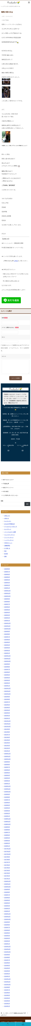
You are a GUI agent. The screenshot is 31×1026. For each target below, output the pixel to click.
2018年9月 (7, 827)
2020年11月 (7, 756)
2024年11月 (7, 626)
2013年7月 (7, 990)
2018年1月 (7, 846)
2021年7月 (7, 734)
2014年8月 (7, 957)
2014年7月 (7, 960)
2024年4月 (7, 645)
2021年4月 (7, 742)
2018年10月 (7, 824)
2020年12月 (7, 753)
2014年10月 (7, 952)
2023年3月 (7, 680)
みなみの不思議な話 (9, 524)
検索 (2, 501)
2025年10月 (7, 596)
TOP (14, 1013)
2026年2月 (7, 585)
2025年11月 (7, 593)
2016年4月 (7, 903)
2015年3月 (7, 938)
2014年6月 (7, 962)
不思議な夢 (6, 483)
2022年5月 (7, 707)
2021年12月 (7, 721)
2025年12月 (7, 590)
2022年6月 (7, 704)
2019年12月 (7, 786)
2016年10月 (7, 886)
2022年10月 (7, 694)
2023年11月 (7, 658)
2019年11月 (7, 789)
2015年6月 (7, 930)
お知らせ (6, 518)
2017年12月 (7, 848)
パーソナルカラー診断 (10, 532)
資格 (5, 556)
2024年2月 (7, 650)
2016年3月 (7, 905)
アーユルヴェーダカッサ (10, 526)
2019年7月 (7, 799)
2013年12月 (7, 979)
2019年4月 (7, 808)
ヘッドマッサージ (8, 540)
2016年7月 (7, 895)
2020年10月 (7, 759)
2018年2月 (7, 843)
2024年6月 (7, 639)
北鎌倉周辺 (7, 545)
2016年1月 (7, 911)
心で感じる (7, 548)
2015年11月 (7, 916)
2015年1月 (7, 943)
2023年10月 (7, 661)
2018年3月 (7, 840)
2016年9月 (7, 889)
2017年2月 (7, 875)
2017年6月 (7, 865)
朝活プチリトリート (8, 487)
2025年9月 (7, 598)
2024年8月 (7, 634)
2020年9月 (7, 761)
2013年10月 (7, 984)
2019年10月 (7, 791)
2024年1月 (7, 653)
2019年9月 (7, 794)
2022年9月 (7, 696)
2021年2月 (7, 748)
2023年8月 (7, 666)
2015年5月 (7, 933)
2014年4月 (7, 968)
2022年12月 (7, 688)
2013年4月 (7, 998)
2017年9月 (7, 856)
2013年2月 (7, 1003)
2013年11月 (7, 981)
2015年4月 (7, 935)
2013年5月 (7, 995)
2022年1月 (7, 718)
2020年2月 (7, 780)
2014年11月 (7, 949)
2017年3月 (7, 873)
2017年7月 (7, 862)
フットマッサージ (8, 537)
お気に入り (7, 515)
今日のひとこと (8, 542)
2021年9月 (7, 729)
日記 (5, 551)
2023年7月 (7, 669)
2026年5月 (7, 577)
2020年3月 (7, 778)
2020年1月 (7, 783)
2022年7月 (7, 702)
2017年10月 (7, 854)
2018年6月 (7, 835)
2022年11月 (7, 691)
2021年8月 (7, 732)
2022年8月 (7, 699)
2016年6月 (7, 897)
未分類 (6, 553)
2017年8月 (7, 859)
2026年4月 (7, 579)
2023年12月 (7, 656)
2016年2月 (7, 908)
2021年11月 (7, 723)
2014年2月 (7, 973)
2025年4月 (7, 612)
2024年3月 (7, 647)
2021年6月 (7, 737)
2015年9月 (7, 922)
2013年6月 (7, 992)
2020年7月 (7, 767)
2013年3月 (7, 1000)
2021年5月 (7, 740)
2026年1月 (7, 588)
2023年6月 (7, 672)
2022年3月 (7, 713)
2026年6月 (7, 574)
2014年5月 (7, 965)
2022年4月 (7, 710)
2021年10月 (7, 726)
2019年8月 (7, 797)
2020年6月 (7, 770)
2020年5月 (7, 772)
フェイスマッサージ (9, 534)
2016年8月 (7, 892)
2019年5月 (7, 805)
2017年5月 (7, 867)
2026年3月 (7, 582)
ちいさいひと (7, 521)
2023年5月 (7, 674)
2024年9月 (7, 631)
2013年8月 (7, 987)
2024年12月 (7, 623)
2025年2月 (7, 617)
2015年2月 (7, 941)
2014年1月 (7, 976)
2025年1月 (7, 620)
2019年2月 (7, 813)
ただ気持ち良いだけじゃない (10, 495)
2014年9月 (7, 954)
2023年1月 (7, 685)
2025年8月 (7, 601)
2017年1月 (7, 878)
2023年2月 (7, 683)
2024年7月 (7, 637)
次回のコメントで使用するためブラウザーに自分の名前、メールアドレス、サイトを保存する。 (15, 348)
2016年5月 (7, 900)
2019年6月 (7, 802)
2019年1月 (7, 816)
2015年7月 (7, 927)
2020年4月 (7, 775)
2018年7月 (7, 832)
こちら (16, 260)
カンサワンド (7, 529)
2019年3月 (7, 810)
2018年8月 (7, 829)
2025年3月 (7, 615)
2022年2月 (7, 715)
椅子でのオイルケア (8, 479)
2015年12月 (7, 914)
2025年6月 (7, 607)
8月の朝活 (5, 491)
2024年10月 (7, 628)
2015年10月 (7, 919)
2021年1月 (7, 751)
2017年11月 (7, 851)
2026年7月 (7, 571)
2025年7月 (7, 604)
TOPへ (23, 1024)
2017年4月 (7, 870)
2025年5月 (7, 609)
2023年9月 (7, 664)
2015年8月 (7, 924)
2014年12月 (7, 946)
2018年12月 (7, 818)
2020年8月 (7, 764)
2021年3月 (7, 745)
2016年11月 (7, 884)
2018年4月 (7, 838)
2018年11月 (7, 821)
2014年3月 (7, 971)
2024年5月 (7, 642)
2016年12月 (7, 881)
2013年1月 (7, 1006)
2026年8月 (7, 569)
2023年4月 (7, 677)
